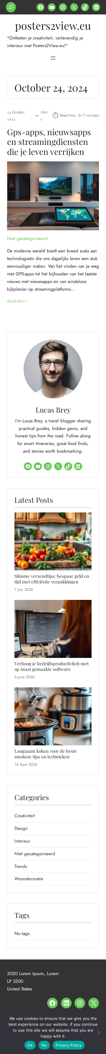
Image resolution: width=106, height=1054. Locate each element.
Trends (20, 866)
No (44, 1045)
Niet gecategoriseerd (27, 238)
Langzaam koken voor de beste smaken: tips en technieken (45, 753)
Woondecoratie (28, 879)
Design (21, 828)
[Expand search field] (11, 7)
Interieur (22, 841)
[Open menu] (53, 58)
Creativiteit (24, 816)
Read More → (18, 301)
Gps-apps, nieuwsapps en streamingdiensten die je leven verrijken (49, 142)
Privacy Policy (69, 1045)
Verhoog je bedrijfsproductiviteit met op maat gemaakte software (51, 666)
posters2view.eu (53, 25)
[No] (99, 1032)
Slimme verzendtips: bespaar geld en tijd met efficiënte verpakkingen (51, 578)
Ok (30, 1045)
